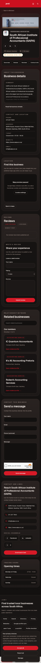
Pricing (33, 619)
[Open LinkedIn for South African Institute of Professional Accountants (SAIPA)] (10, 46)
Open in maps (10, 206)
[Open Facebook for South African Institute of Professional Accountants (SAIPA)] (5, 46)
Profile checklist (31, 628)
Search (13, 619)
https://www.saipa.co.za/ (14, 142)
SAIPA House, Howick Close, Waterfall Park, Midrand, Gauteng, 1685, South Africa (20, 128)
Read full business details (14, 107)
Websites (6, 623)
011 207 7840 (10, 120)
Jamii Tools (7, 628)
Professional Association (20, 31)
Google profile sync (20, 623)
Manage (20, 658)
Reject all (20, 653)
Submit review (20, 300)
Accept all (20, 648)
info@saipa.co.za (11, 149)
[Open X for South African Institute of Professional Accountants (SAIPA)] (15, 46)
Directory (23, 619)
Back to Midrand (8, 10)
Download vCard (20, 552)
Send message (20, 473)
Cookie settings (20, 192)
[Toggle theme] (37, 3)
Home (5, 619)
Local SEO (18, 628)
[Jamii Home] (8, 3)
